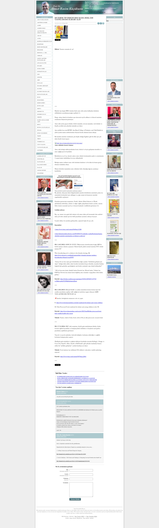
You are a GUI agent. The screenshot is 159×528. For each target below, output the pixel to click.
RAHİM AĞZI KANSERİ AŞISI (43, 120)
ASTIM (39, 38)
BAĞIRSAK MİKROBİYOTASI (44, 41)
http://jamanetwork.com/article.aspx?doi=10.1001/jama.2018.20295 (71, 454)
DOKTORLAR (40, 159)
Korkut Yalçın (61, 391)
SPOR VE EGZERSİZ (42, 133)
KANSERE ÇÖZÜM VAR (114, 233)
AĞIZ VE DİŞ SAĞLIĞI (42, 19)
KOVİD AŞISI (40, 105)
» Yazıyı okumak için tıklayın (42, 197)
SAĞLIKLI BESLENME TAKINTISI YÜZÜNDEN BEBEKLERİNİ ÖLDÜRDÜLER (76, 381)
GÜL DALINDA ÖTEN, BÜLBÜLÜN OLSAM (43, 290)
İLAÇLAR (39, 167)
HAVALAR (39, 83)
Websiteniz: (65, 479)
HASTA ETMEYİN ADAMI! (112, 214)
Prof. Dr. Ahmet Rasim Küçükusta (79, 7)
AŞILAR (39, 35)
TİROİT (39, 138)
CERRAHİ (39, 55)
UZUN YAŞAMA (41, 144)
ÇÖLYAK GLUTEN (41, 63)
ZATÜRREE (40, 150)
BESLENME (40, 50)
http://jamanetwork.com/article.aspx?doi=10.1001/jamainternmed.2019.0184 (73, 461)
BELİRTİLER (40, 44)
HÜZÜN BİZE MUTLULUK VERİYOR (44, 218)
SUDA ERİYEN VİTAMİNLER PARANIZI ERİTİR (44, 194)
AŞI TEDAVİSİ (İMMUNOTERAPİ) (42, 31)
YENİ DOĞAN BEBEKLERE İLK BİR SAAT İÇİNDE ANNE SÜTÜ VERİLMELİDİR (77, 379)
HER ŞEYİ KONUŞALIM (114, 148)
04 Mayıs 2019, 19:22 (61, 403)
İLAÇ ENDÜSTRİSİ (41, 164)
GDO (38, 74)
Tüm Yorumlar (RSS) (91, 516)
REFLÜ (39, 124)
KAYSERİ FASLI (112, 275)
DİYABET (39, 65)
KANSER (39, 88)
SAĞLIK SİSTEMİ (41, 170)
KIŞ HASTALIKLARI (42, 94)
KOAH (38, 97)
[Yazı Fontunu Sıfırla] (103, 23)
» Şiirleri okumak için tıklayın (113, 259)
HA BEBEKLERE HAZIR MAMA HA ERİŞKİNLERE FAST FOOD (73, 376)
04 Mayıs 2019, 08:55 (61, 393)
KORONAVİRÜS (41, 103)
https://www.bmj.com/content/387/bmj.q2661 (73, 356)
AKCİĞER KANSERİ (42, 22)
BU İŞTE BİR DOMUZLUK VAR (112, 194)
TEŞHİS (39, 136)
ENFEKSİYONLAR (41, 71)
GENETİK (39, 77)
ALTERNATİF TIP (41, 156)
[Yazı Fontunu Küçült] (101, 23)
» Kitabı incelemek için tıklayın (113, 196)
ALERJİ (39, 25)
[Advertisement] (79, 65)
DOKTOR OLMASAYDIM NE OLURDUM (114, 170)
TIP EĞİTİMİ (40, 173)
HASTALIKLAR (41, 161)
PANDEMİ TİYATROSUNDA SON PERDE (113, 97)
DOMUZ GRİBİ (41, 68)
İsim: (64, 470)
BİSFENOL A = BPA (42, 52)
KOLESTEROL (40, 100)
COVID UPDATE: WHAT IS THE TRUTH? (44, 267)
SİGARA (39, 130)
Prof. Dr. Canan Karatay (63, 435)
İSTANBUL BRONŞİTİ (42, 85)
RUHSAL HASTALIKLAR (43, 127)
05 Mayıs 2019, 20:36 (61, 436)
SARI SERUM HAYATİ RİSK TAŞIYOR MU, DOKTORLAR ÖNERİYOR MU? (113, 123)
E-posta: (64, 474)
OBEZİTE (39, 117)
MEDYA (39, 108)
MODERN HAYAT (41, 114)
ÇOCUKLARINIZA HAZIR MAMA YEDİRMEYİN (69, 383)
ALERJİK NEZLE (41, 28)
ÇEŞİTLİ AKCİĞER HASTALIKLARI (41, 59)
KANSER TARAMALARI (43, 91)
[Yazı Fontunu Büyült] (98, 23)
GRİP (38, 80)
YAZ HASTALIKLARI (42, 147)
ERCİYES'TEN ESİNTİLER (111, 256)
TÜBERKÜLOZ (41, 141)
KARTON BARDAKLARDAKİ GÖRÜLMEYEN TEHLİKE (42, 242)
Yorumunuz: (65, 482)
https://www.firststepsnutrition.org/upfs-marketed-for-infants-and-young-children (79, 303)
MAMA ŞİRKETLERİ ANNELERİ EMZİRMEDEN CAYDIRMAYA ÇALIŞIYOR (76, 378)
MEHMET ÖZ (40, 111)
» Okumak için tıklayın (111, 276)
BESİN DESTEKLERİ (42, 47)
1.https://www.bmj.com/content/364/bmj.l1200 (68, 229)
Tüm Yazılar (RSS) (79, 516)
